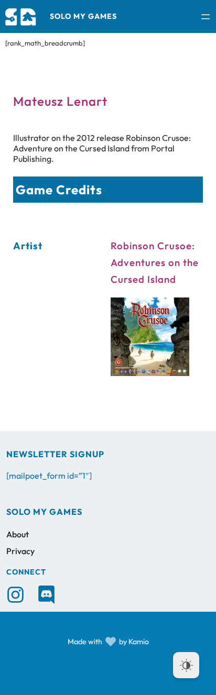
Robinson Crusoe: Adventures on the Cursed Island (155, 262)
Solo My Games (83, 16)
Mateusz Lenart (60, 101)
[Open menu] (205, 16)
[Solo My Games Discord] (46, 595)
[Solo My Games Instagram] (15, 595)
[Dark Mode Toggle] (186, 665)
